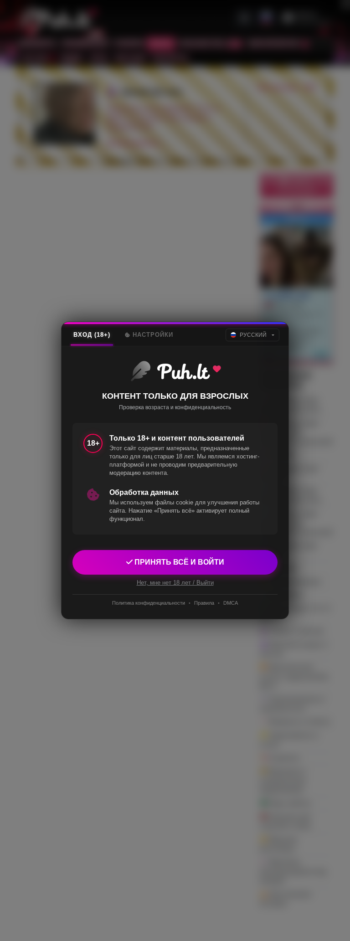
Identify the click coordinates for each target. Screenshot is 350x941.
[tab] (92, 335)
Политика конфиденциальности (148, 603)
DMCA (230, 603)
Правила (204, 603)
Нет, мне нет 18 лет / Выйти (175, 582)
